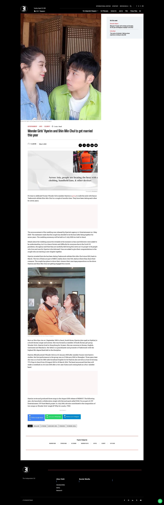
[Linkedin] (92, 145)
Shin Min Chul (52, 426)
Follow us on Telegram (72, 416)
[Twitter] (141, 6)
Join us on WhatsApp (55, 416)
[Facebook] (137, 6)
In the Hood (112, 31)
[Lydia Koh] (29, 144)
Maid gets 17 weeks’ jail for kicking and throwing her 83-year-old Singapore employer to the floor (121, 26)
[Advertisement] (63, 216)
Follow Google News (37, 417)
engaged (36, 426)
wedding (62, 426)
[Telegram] (96, 145)
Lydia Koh (34, 144)
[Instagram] (139, 6)
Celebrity (47, 126)
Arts (40, 126)
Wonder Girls (71, 426)
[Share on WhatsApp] (160, 501)
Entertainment (32, 126)
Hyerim (43, 426)
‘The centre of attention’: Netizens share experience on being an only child (120, 34)
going (74, 196)
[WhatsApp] (88, 145)
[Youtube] (143, 6)
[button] (130, 6)
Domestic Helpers (114, 23)
